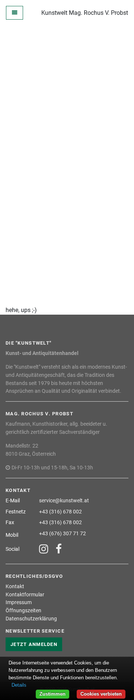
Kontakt (15, 586)
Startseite (114, 46)
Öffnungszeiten (23, 610)
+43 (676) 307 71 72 (62, 533)
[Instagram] (43, 549)
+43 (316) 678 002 (60, 512)
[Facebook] (58, 549)
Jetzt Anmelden (33, 644)
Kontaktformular (25, 595)
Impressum (19, 602)
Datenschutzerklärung (31, 619)
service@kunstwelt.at (64, 501)
